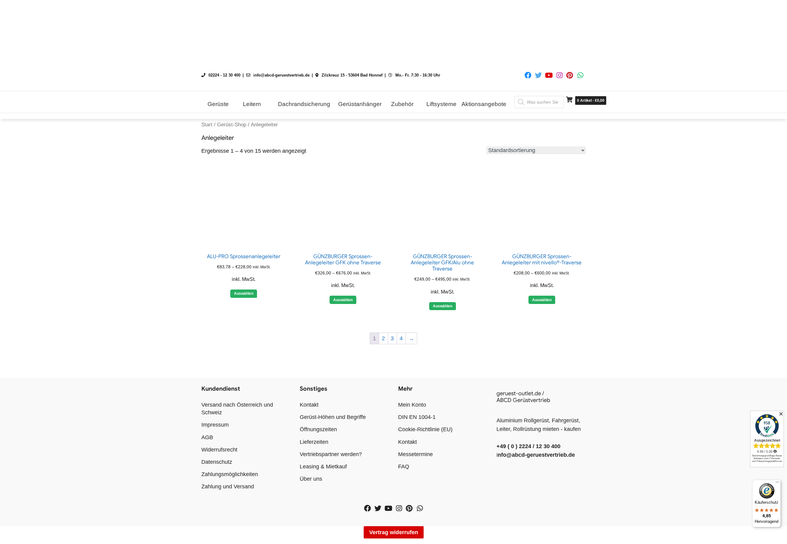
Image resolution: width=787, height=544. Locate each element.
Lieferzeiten (314, 442)
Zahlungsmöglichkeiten (229, 474)
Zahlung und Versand (227, 486)
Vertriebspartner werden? (331, 454)
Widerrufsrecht (219, 450)
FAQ (403, 466)
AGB (207, 437)
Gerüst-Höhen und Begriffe (333, 417)
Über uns (311, 479)
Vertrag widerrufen (393, 532)
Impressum (215, 425)
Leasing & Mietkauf (323, 466)
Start (206, 125)
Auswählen (243, 293)
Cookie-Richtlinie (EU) (425, 429)
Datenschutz (216, 462)
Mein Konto (412, 405)
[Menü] (777, 483)
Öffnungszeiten (318, 429)
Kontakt (309, 405)
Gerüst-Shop (231, 125)
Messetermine (415, 454)
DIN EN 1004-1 (417, 417)
